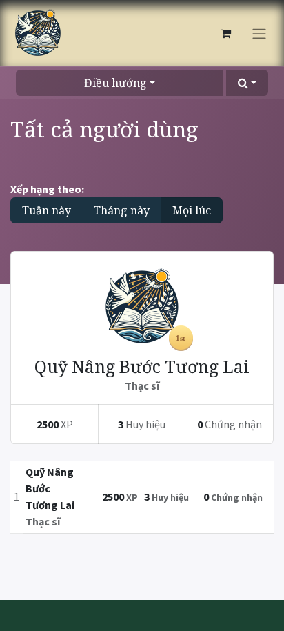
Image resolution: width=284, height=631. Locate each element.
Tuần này (46, 210)
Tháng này (122, 210)
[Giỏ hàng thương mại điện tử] (225, 33)
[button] (247, 83)
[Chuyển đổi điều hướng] (259, 33)
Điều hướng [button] (115, 82)
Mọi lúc (191, 210)
